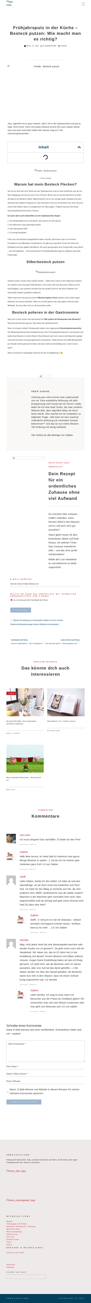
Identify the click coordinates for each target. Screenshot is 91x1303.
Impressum (10, 1267)
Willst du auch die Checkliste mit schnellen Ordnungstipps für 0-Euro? (43, 595)
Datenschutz (10, 1264)
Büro (9, 733)
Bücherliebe (53, 731)
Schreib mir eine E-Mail (15, 1253)
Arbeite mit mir (12, 1234)
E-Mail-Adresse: (21, 579)
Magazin (9, 1221)
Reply (33, 844)
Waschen (10, 789)
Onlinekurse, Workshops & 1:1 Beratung (20, 1226)
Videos (16, 733)
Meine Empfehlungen (14, 1232)
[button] (79, 147)
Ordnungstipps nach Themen (16, 1224)
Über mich (10, 1237)
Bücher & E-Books (13, 1229)
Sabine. (69, 435)
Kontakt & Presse (12, 1239)
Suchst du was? (16, 1272)
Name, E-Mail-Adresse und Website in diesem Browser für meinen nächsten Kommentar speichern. (44, 1091)
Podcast (9, 1245)
